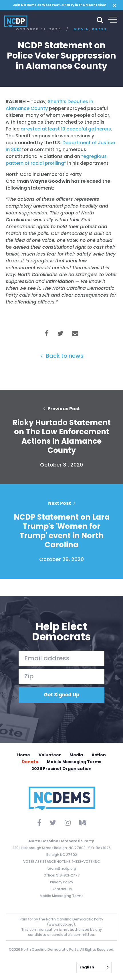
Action (99, 755)
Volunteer (50, 755)
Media (76, 755)
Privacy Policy (61, 882)
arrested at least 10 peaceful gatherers (66, 129)
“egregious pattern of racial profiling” (56, 159)
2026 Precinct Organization (61, 768)
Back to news (64, 356)
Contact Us (61, 888)
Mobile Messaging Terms (74, 762)
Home (23, 755)
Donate (30, 762)
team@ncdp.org (61, 868)
